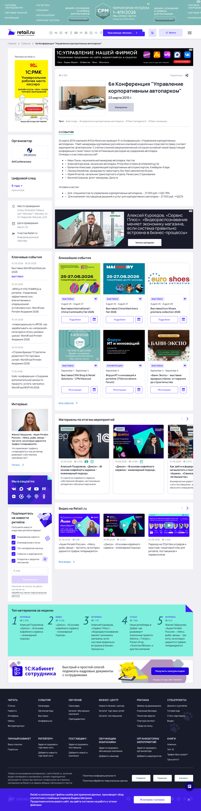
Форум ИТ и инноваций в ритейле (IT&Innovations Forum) (121, 378)
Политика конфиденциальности (99, 775)
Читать (16, 465)
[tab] (66, 132)
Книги (171, 738)
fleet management (137, 121)
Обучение (75, 700)
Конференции (45, 720)
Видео (170, 720)
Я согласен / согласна (152, 799)
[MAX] (60, 33)
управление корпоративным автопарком (102, 121)
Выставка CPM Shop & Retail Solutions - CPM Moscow (78, 376)
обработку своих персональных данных (29, 594)
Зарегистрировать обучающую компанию (110, 749)
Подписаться (30, 579)
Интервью (13, 715)
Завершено (121, 107)
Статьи (11, 705)
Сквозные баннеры (147, 710)
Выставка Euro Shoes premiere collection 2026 (165, 310)
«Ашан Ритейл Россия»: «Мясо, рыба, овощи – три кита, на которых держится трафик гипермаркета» (79, 547)
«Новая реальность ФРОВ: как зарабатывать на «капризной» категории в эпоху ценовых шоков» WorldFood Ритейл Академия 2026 (29, 332)
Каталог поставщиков (110, 715)
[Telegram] (66, 33)
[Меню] (189, 32)
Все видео (65, 561)
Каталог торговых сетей (111, 710)
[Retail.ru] (27, 33)
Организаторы (45, 710)
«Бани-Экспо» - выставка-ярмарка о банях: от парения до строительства (168, 378)
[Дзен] (86, 33)
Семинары (74, 705)
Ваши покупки (15, 744)
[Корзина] (152, 33)
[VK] (55, 33)
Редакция (162, 778)
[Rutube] (81, 33)
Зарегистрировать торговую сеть (48, 746)
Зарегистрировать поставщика (78, 746)
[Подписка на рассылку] (50, 33)
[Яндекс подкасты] (91, 33)
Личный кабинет (19, 738)
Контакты (183, 778)
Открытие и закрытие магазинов (28, 561)
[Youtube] (76, 33)
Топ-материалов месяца (30, 548)
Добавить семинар (109, 755)
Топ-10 (170, 749)
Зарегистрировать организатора (146, 749)
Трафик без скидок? (177, 754)
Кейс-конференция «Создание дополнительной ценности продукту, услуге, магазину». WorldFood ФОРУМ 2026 (30, 381)
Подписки (13, 749)
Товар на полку (144, 725)
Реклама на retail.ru (25, 56)
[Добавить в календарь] (94, 319)
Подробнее (75, 319)
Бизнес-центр (108, 700)
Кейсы (11, 720)
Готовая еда (173, 710)
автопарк (72, 121)
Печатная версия (146, 715)
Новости (12, 710)
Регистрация (75, 389)
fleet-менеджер (158, 121)
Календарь (43, 705)
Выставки (43, 715)
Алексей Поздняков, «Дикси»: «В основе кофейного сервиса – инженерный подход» (81, 470)
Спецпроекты (176, 700)
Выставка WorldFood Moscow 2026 (29, 270)
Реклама (143, 700)
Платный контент (146, 720)
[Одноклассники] (71, 33)
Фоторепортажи (16, 725)
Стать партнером (176, 715)
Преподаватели (77, 718)
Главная (12, 43)
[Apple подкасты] (101, 33)
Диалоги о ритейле (177, 705)
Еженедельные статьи (28, 542)
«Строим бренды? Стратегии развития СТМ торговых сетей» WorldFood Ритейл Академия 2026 (29, 357)
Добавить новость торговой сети (47, 754)
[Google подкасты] (96, 33)
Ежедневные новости (28, 536)
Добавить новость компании (78, 754)
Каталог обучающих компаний (79, 712)
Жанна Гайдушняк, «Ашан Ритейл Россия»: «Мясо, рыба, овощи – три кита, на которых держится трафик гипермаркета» (30, 439)
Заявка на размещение (149, 705)
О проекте (140, 778)
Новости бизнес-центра (111, 705)
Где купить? (173, 759)
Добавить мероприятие (149, 755)
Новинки (171, 744)
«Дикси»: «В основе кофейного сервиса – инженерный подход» (135, 468)
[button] (22, 700)
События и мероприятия (30, 553)
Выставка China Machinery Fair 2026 (122, 310)
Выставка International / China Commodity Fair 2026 (77, 310)
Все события (66, 403)
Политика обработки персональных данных (105, 780)
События (25, 43)
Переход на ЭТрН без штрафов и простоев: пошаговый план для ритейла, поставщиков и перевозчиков (167, 549)
